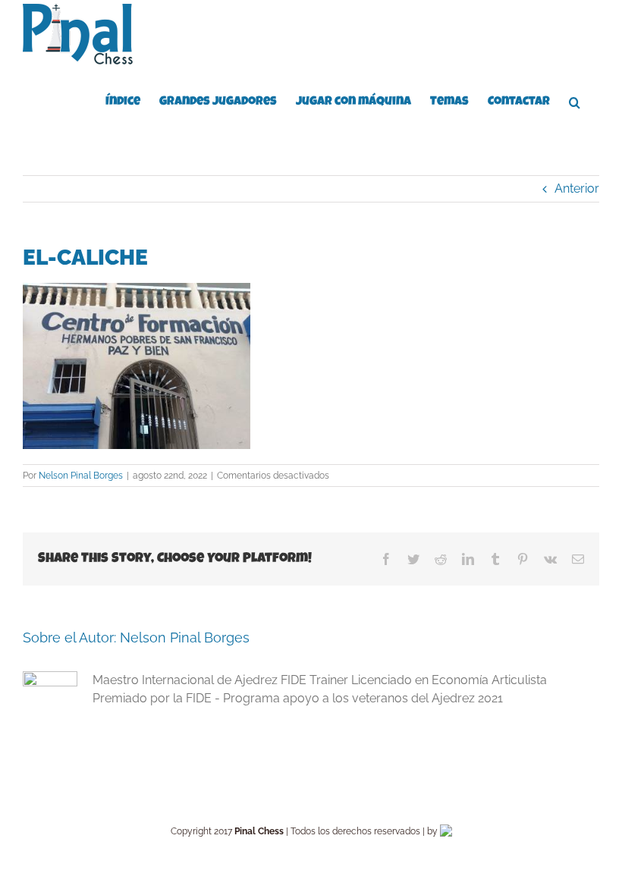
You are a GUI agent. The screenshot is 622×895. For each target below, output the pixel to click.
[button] (574, 100)
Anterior (576, 188)
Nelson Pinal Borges (81, 475)
